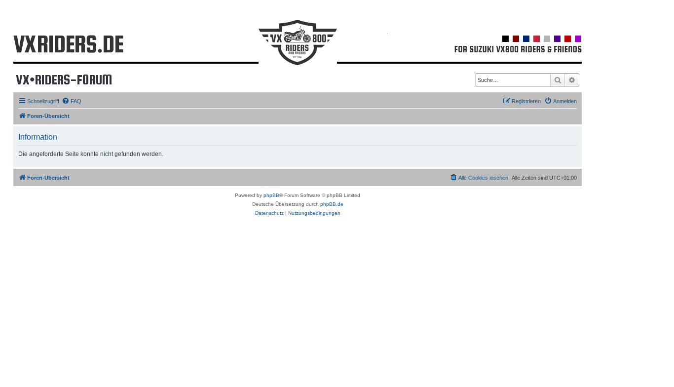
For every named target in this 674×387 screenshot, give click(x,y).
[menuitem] (71, 101)
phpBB (271, 195)
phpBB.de (331, 204)
